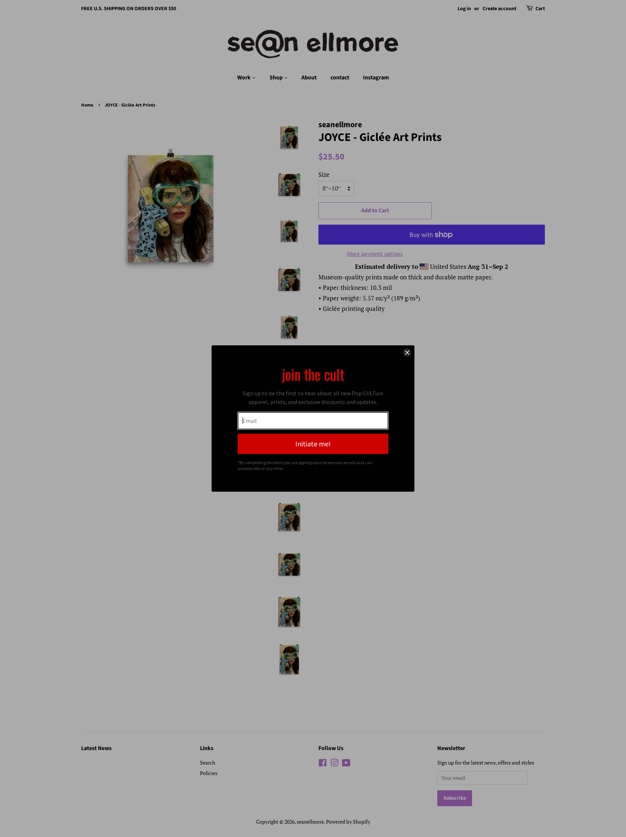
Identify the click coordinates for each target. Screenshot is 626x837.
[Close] (407, 352)
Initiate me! (313, 443)
